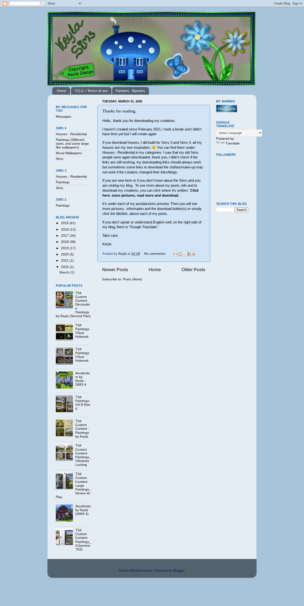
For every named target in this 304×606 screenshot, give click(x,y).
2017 (65, 235)
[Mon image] (226, 111)
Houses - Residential (71, 134)
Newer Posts (115, 269)
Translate (233, 143)
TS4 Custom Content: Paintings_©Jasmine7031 (83, 539)
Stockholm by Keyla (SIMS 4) (83, 510)
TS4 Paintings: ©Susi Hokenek (82, 331)
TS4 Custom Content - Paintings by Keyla (82, 428)
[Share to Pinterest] (193, 254)
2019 (65, 248)
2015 (65, 223)
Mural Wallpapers (69, 153)
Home (61, 91)
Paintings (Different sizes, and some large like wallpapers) (72, 143)
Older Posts (193, 269)
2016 (65, 229)
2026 (65, 267)
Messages (63, 116)
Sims (59, 159)
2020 (65, 254)
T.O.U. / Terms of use (91, 91)
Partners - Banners (130, 91)
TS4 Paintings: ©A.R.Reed (82, 403)
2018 (65, 242)
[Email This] (175, 254)
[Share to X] (184, 254)
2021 (65, 260)
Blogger (179, 570)
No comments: (155, 253)
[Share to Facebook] (189, 254)
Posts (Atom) (132, 279)
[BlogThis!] (180, 254)
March (65, 272)
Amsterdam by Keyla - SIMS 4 (82, 379)
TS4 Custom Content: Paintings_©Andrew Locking (83, 455)
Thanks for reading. (119, 111)
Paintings (63, 182)
